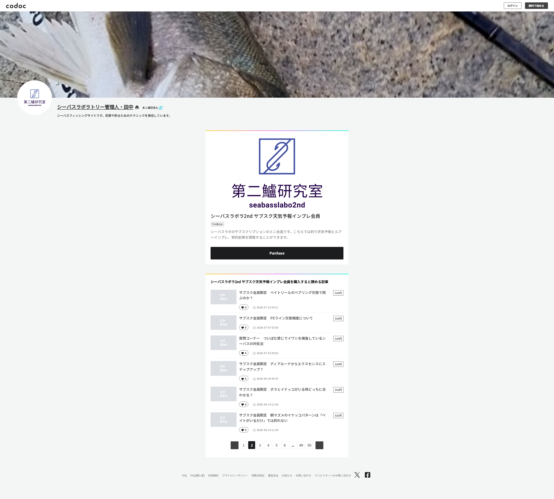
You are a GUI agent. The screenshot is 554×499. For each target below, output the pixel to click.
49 (301, 445)
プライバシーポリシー (235, 475)
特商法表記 (257, 475)
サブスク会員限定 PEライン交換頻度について (276, 318)
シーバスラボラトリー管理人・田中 (95, 106)
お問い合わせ (303, 475)
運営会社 (273, 475)
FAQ (184, 475)
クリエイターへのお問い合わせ (333, 475)
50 (309, 445)
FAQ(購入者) (197, 475)
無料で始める (536, 5)
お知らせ (287, 475)
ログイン (512, 5)
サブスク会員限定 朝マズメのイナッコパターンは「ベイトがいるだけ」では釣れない (282, 417)
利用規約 (213, 475)
